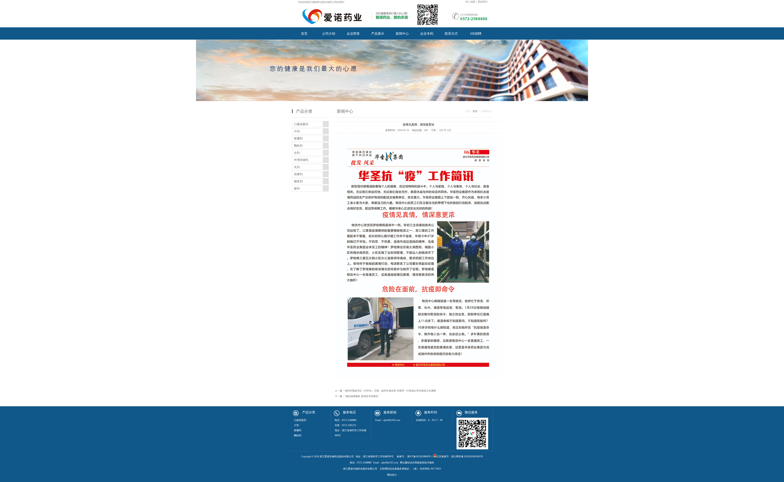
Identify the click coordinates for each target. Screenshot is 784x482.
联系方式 (451, 33)
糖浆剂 (298, 181)
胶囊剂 (298, 138)
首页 (304, 33)
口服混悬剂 (301, 124)
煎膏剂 (298, 174)
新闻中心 (402, 33)
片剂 (297, 131)
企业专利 (426, 33)
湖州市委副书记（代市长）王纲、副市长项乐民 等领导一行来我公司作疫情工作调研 (390, 390)
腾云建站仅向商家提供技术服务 (417, 462)
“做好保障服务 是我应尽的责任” (362, 396)
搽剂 (297, 188)
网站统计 (392, 474)
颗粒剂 (298, 145)
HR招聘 (475, 33)
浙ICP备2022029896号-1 (419, 456)
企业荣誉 (353, 33)
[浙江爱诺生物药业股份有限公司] (392, 26)
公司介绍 (328, 33)
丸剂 (297, 167)
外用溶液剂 (301, 159)
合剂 (297, 152)
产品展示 (377, 33)
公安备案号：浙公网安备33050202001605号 (460, 456)
